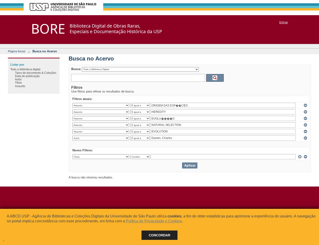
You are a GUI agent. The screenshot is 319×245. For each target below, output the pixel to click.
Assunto (20, 86)
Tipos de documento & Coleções (35, 72)
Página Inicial (16, 51)
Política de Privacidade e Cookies (154, 221)
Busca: (76, 69)
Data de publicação (27, 76)
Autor (18, 79)
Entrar (283, 22)
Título (18, 82)
